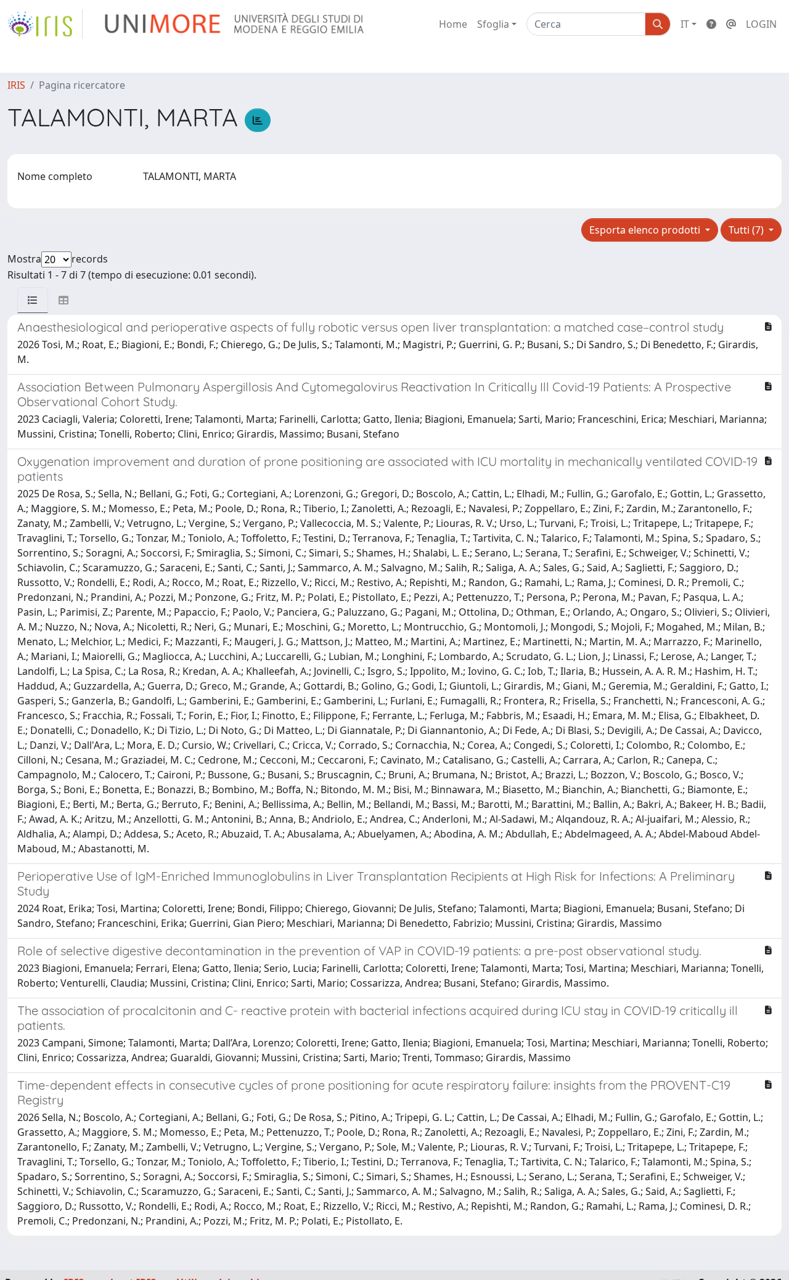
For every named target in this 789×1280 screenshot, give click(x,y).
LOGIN (761, 24)
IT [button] (685, 24)
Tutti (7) (747, 230)
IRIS (16, 85)
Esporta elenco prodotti (646, 230)
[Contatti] (731, 24)
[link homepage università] (235, 24)
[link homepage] (45, 24)
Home (453, 24)
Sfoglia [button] (493, 24)
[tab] (32, 300)
